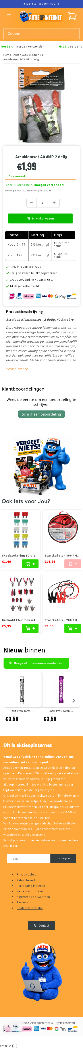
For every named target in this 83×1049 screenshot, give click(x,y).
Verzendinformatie (29, 891)
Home (7, 54)
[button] (9, 16)
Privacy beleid (26, 874)
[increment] (54, 203)
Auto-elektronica (32, 54)
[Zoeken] (74, 33)
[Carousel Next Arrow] (73, 700)
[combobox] (41, 34)
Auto (16, 54)
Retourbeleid (26, 880)
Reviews (22, 902)
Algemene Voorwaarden (33, 897)
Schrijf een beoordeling (41, 414)
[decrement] (32, 203)
